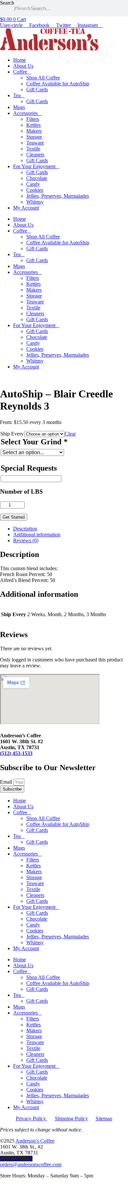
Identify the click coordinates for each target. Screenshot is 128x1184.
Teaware (35, 142)
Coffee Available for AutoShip (57, 83)
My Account (26, 208)
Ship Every (12, 433)
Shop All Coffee (43, 77)
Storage (34, 137)
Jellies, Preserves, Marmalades (57, 196)
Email (6, 782)
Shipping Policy (71, 1118)
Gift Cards (37, 89)
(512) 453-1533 (16, 753)
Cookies (34, 190)
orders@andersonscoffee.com (30, 1164)
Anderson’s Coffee (34, 1141)
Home (19, 60)
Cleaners (35, 154)
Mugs (19, 107)
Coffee (20, 72)
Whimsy (35, 202)
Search (7, 3)
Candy (33, 184)
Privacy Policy (31, 1118)
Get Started (14, 517)
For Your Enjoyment (34, 166)
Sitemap (104, 1118)
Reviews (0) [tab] (25, 540)
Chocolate (36, 178)
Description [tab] (25, 528)
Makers (34, 131)
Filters (32, 119)
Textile (33, 148)
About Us (23, 66)
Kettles (33, 125)
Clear (70, 433)
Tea (17, 95)
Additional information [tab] (36, 534)
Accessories (25, 113)
